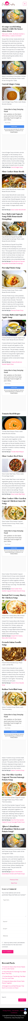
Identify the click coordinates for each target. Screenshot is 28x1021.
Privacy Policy (7, 1010)
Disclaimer (15, 1010)
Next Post (14, 883)
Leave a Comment (16, 36)
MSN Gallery (5, 36)
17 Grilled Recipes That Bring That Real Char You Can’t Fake (13, 977)
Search (4, 997)
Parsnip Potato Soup (17, 310)
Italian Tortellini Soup (17, 770)
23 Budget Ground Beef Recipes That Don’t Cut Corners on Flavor (13, 987)
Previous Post (14, 879)
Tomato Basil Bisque (17, 452)
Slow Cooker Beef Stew (18, 494)
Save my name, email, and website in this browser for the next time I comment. (13, 945)
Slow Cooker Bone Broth (18, 210)
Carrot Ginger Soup (17, 167)
